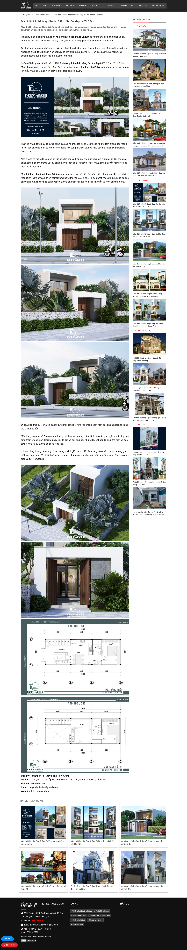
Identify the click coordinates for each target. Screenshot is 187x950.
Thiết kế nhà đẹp (42, 14)
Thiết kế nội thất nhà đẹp (99, 915)
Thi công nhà (140, 425)
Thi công (110, 6)
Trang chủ (40, 6)
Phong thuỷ (158, 6)
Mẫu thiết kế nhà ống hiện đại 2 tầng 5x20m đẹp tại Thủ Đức (78, 14)
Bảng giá (143, 6)
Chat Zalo (7, 939)
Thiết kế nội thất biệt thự (82, 911)
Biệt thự (70, 6)
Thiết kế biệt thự (142, 26)
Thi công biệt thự (142, 331)
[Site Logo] (25, 5)
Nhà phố (83, 6)
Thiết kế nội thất (78, 920)
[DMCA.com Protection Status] (28, 941)
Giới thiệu (56, 6)
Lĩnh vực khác (126, 6)
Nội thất (96, 6)
